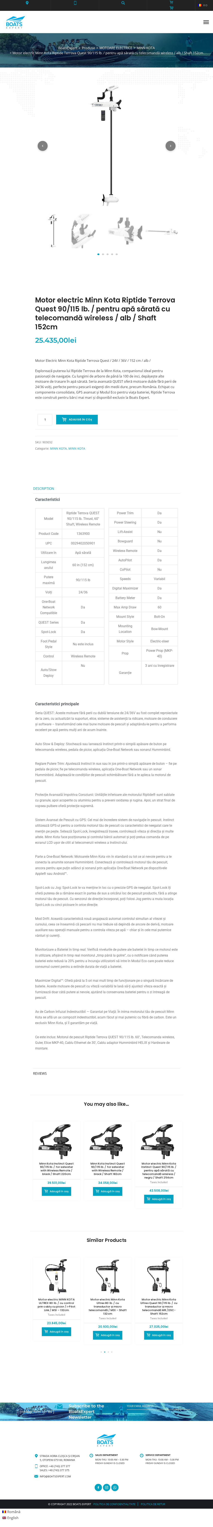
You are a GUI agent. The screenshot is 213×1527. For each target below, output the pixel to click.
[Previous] (43, 146)
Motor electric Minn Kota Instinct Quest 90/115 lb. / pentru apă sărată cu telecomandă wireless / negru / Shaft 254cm (159, 1171)
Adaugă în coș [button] (59, 1191)
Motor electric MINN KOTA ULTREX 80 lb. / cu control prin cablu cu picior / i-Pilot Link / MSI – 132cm (56, 1305)
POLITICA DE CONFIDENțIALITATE (114, 1504)
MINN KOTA (58, 448)
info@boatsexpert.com (55, 1476)
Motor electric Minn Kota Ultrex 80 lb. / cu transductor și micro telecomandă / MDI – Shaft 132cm (108, 1307)
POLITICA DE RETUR (153, 1504)
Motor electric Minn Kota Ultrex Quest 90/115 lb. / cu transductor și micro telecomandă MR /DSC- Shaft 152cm (158, 1307)
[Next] (171, 146)
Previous (43, 235)
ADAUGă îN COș (80, 419)
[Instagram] (106, 1487)
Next (170, 235)
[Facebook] (98, 1487)
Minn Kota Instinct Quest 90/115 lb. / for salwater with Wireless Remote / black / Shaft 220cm (56, 1169)
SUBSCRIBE (134, 1414)
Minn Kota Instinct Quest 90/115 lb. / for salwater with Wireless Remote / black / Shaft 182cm (107, 1169)
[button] (27, 3)
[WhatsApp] (115, 1487)
